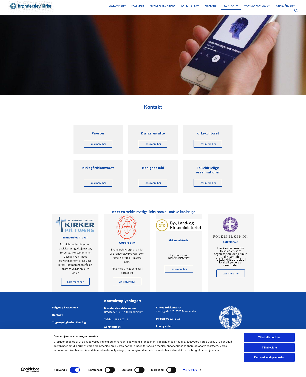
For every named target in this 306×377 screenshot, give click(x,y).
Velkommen (116, 5)
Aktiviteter (189, 5)
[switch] (110, 370)
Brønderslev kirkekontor (120, 308)
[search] (296, 11)
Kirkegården (284, 5)
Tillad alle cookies (269, 337)
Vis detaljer (190, 370)
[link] (117, 6)
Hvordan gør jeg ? (255, 5)
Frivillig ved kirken (162, 5)
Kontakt (230, 5)
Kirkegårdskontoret (168, 307)
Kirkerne (210, 5)
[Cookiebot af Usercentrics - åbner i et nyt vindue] (30, 370)
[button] (98, 144)
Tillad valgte (269, 347)
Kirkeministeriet (178, 240)
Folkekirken (230, 242)
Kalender (137, 5)
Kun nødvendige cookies (269, 357)
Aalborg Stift (127, 242)
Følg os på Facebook (66, 307)
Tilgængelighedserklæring (69, 322)
